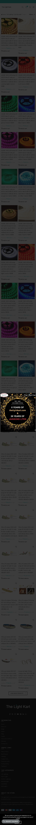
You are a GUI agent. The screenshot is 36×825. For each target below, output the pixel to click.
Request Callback (12, 821)
